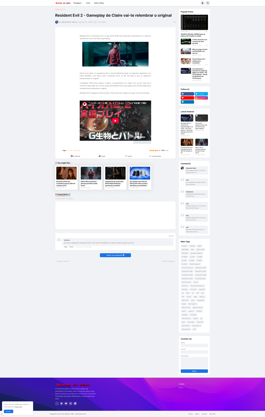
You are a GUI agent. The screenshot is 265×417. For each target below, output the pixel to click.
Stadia (184, 304)
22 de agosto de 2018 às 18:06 (84, 247)
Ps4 (71, 150)
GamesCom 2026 (187, 278)
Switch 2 (191, 311)
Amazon (184, 246)
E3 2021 (199, 260)
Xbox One (77, 150)
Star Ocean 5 (193, 304)
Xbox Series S (196, 325)
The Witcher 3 (186, 318)
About (197, 414)
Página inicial (59, 9)
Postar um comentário (115, 255)
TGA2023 (184, 315)
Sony (193, 300)
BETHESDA (185, 249)
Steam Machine (197, 307)
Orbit (187, 293)
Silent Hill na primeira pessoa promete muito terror (89, 184)
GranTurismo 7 (186, 282)
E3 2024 (184, 264)
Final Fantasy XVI (187, 267)
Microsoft (193, 289)
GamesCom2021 (200, 278)
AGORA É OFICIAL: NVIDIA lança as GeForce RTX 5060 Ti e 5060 (193, 35)
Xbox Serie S (186, 325)
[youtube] (187, 98)
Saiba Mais (18, 407)
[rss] (75, 403)
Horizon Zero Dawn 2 (197, 286)
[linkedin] (187, 102)
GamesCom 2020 (187, 275)
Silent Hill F (185, 300)
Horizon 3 (185, 286)
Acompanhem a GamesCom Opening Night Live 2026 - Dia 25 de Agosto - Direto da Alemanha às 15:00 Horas (199, 73)
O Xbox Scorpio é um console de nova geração (199, 41)
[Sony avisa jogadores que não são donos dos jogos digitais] (201, 117)
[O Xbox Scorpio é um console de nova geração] (186, 41)
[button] (203, 3)
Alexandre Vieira (80, 414)
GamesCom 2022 (200, 275)
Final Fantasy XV (195, 264)
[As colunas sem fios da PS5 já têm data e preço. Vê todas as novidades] (140, 173)
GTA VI (196, 282)
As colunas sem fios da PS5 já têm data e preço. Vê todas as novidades (139, 184)
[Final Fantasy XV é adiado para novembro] (186, 61)
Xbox (183, 322)
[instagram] (70, 403)
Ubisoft (195, 318)
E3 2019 (184, 260)
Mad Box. (185, 289)
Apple (199, 246)
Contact (204, 414)
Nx (182, 293)
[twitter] (61, 403)
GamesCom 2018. (187, 271)
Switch (184, 311)
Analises (192, 246)
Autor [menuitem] (88, 3)
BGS (192, 249)
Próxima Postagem (168, 261)
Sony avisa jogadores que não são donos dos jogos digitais (201, 125)
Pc (65, 9)
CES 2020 (185, 253)
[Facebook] (57, 403)
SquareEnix (200, 300)
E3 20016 (184, 257)
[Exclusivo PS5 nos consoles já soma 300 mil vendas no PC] (66, 173)
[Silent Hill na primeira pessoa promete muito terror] (91, 173)
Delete (71, 247)
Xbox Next (191, 322)
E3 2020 (191, 260)
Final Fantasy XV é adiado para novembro (198, 61)
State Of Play (186, 307)
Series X (202, 296)
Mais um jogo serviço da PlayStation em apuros (199, 51)
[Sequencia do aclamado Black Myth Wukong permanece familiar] (115, 173)
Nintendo (202, 289)
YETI (194, 329)
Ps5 (202, 293)
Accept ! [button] (8, 411)
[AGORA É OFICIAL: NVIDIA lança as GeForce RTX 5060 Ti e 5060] (194, 22)
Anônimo (67, 240)
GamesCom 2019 (200, 271)
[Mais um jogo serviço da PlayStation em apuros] (186, 51)
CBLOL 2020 (200, 249)
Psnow (189, 296)
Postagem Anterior (63, 261)
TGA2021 (199, 311)
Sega (195, 296)
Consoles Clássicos (196, 253)
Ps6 (183, 296)
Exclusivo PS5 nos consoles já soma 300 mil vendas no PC (65, 184)
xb (201, 318)
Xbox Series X (186, 329)
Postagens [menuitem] (77, 3)
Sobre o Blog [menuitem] (99, 3)
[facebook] (187, 94)
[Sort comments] (171, 236)
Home (181, 388)
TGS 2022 (193, 315)
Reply (65, 247)
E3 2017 (192, 257)
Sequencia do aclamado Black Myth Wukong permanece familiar (114, 184)
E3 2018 (199, 257)
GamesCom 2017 (201, 267)
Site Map (212, 414)
